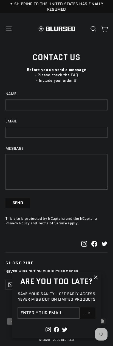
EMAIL (11, 121)
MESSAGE (14, 148)
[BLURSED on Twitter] (104, 244)
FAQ (74, 75)
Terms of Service (52, 223)
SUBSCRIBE (19, 262)
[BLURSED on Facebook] (94, 244)
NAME (10, 93)
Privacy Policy (17, 223)
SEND (18, 203)
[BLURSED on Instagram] (84, 244)
